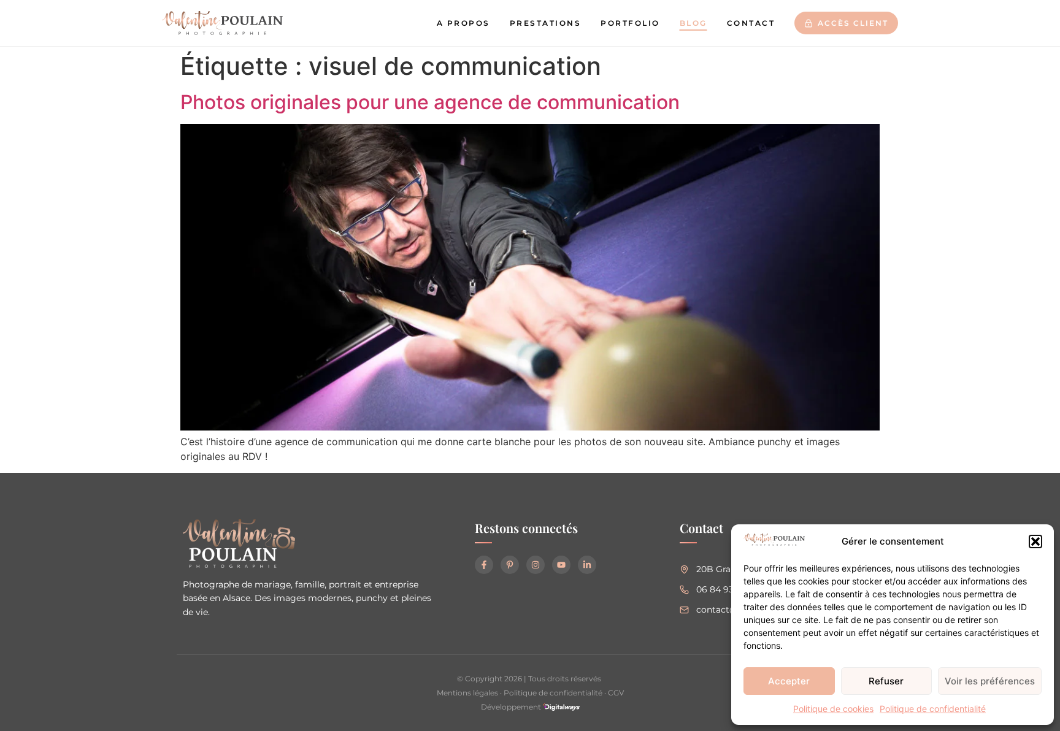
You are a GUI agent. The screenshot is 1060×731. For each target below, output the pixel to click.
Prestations (546, 23)
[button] (1035, 541)
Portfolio (630, 23)
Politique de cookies (833, 708)
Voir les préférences (990, 681)
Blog (693, 23)
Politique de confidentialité (933, 708)
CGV (616, 692)
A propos (463, 23)
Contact (751, 23)
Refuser (886, 681)
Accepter (789, 681)
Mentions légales (467, 692)
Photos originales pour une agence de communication (430, 102)
